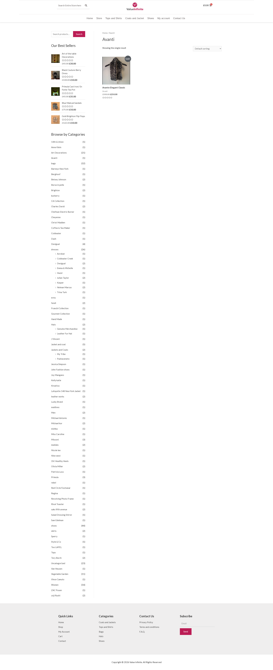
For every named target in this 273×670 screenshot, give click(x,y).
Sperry (54, 536)
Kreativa (55, 385)
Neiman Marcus (64, 287)
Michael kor (56, 423)
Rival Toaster (57, 504)
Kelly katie (56, 380)
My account (163, 18)
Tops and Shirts (113, 18)
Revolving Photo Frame (62, 498)
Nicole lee (56, 450)
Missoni (55, 439)
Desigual (55, 244)
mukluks (55, 445)
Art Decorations (59, 152)
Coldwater (56, 233)
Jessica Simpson (58, 364)
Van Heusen (56, 568)
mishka (54, 428)
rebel (53, 482)
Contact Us (179, 18)
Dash (53, 238)
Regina (54, 493)
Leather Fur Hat (64, 333)
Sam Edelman (57, 520)
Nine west (56, 455)
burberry (55, 195)
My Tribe (61, 354)
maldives (55, 407)
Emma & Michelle (65, 268)
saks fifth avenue (59, 509)
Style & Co (56, 541)
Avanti (54, 158)
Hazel (59, 273)
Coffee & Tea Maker (60, 228)
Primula (54, 477)
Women (54, 584)
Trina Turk (62, 292)
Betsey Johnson (58, 179)
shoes (54, 525)
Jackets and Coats (59, 349)
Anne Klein (56, 147)
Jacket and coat (58, 344)
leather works (57, 396)
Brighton (55, 190)
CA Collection (57, 201)
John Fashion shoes (60, 369)
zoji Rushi (55, 595)
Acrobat (61, 253)
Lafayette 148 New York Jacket (66, 391)
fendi (53, 303)
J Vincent (55, 339)
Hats (53, 324)
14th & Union (57, 142)
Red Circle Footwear (61, 488)
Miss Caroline (57, 434)
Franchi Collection (60, 308)
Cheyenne (56, 217)
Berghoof (55, 174)
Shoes (150, 18)
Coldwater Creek (65, 258)
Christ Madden (58, 222)
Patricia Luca (57, 471)
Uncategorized (58, 563)
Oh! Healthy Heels (60, 461)
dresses (54, 249)
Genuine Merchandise (67, 329)
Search (79, 34)
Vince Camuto (57, 579)
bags (53, 163)
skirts (53, 531)
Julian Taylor (63, 277)
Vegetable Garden (59, 574)
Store (99, 18)
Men (53, 412)
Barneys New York (59, 168)
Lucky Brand (57, 401)
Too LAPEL (56, 547)
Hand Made (56, 319)
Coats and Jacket (134, 18)
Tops (53, 552)
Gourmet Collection (60, 313)
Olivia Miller (57, 466)
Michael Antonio (59, 418)
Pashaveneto (63, 358)
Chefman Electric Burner (62, 212)
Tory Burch (56, 558)
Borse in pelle (57, 185)
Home (90, 18)
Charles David (58, 206)
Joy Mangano (57, 375)
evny (53, 297)
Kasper (60, 282)
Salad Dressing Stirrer (61, 515)
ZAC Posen (56, 590)
